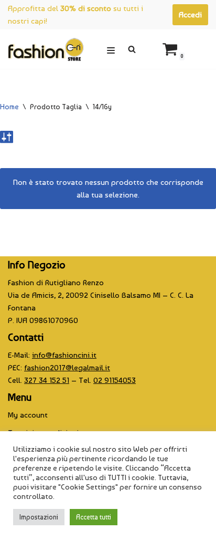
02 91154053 (114, 380)
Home (9, 106)
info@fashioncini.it (64, 355)
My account (28, 415)
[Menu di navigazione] (111, 49)
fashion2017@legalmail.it (67, 367)
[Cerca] (132, 49)
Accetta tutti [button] (93, 517)
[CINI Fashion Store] (45, 49)
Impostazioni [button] (38, 517)
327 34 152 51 (46, 380)
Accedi (190, 14)
